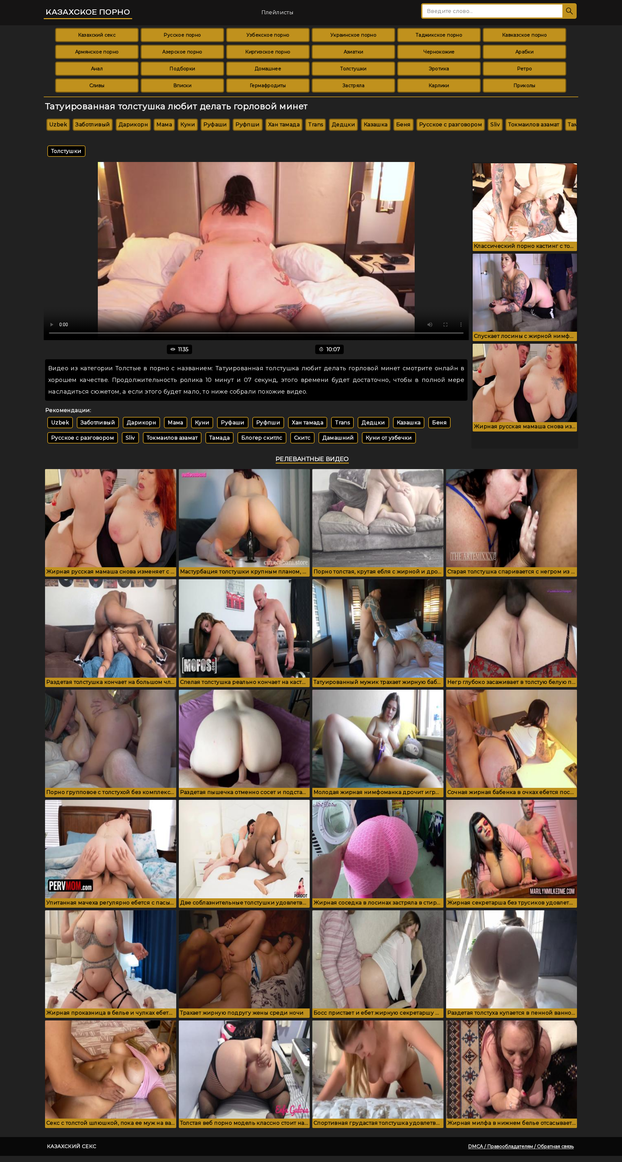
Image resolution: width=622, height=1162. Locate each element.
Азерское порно (182, 52)
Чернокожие (439, 52)
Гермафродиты (268, 85)
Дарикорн (133, 124)
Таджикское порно (439, 35)
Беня (403, 124)
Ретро (524, 69)
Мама (164, 124)
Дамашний (338, 438)
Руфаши (215, 124)
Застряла (353, 85)
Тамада (219, 438)
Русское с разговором (450, 124)
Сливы (97, 85)
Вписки (182, 85)
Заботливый (92, 124)
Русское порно (182, 35)
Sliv (495, 124)
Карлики (439, 85)
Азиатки (353, 52)
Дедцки (343, 124)
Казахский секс (97, 35)
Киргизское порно (267, 52)
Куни (187, 124)
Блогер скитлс (261, 438)
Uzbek (58, 124)
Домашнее (268, 69)
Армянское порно (97, 52)
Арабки (524, 52)
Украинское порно (353, 35)
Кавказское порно (524, 35)
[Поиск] (569, 11)
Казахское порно (88, 12)
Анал (97, 69)
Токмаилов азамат (533, 124)
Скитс (302, 438)
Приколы (524, 85)
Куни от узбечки (389, 438)
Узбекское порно (268, 35)
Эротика (439, 69)
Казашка (376, 124)
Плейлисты (277, 12)
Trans (315, 124)
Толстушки (353, 69)
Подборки (182, 69)
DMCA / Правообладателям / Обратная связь (521, 1146)
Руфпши (247, 124)
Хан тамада (284, 124)
